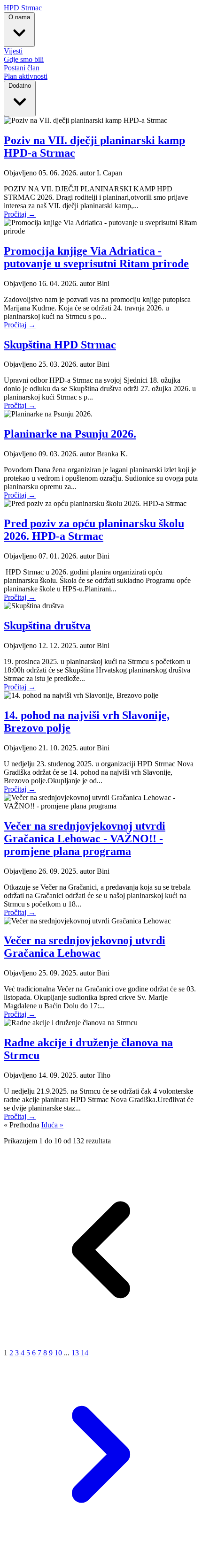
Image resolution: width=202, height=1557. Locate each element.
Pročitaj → (20, 214)
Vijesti (13, 51)
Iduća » (52, 1125)
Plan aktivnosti (25, 76)
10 (59, 1353)
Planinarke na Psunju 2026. (70, 434)
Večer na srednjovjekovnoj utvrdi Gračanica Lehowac (84, 946)
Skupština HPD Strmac (60, 345)
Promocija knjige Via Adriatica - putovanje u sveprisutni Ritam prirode (96, 257)
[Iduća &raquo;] (101, 1549)
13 (76, 1353)
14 (84, 1353)
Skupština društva (47, 626)
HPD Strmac (23, 8)
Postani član (21, 68)
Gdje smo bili (24, 59)
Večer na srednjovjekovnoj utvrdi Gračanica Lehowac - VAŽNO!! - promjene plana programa (84, 838)
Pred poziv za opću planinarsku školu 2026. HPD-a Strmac (94, 529)
